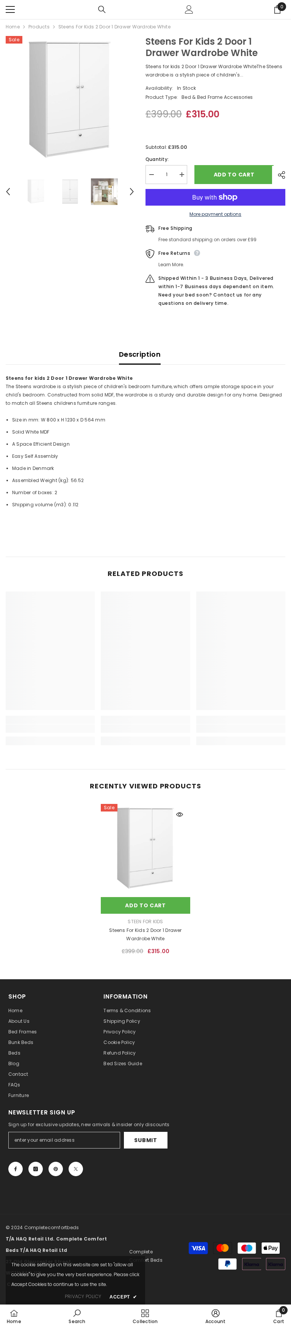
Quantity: (157, 159)
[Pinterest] (55, 1169)
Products (39, 26)
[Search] (101, 9)
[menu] (10, 9)
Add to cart (232, 174)
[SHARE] (278, 175)
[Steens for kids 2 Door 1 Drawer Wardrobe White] (145, 848)
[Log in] (189, 9)
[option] (70, 100)
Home (13, 26)
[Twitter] (76, 1169)
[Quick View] (179, 814)
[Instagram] (35, 1169)
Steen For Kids (145, 921)
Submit (145, 1140)
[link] (50, 728)
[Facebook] (15, 1169)
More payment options (215, 214)
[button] (8, 191)
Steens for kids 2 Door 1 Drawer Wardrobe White (145, 934)
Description (140, 354)
